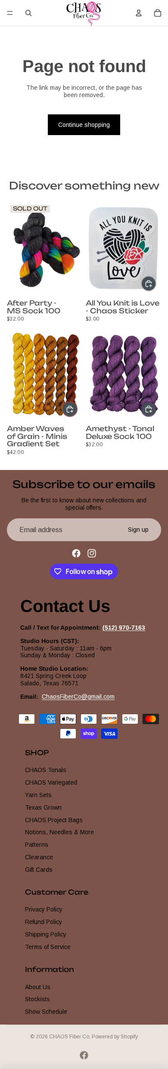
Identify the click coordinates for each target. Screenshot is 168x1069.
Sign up (138, 529)
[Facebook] (76, 553)
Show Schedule (46, 1011)
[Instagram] (92, 553)
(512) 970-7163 (124, 627)
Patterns (36, 844)
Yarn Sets (38, 795)
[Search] (28, 12)
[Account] (138, 12)
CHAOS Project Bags (54, 820)
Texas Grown (43, 807)
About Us (37, 987)
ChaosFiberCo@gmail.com (78, 696)
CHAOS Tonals (45, 769)
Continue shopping (84, 124)
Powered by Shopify (115, 1037)
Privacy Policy (43, 909)
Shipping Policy (45, 934)
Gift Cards (39, 869)
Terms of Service (48, 946)
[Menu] (10, 13)
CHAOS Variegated (51, 782)
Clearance (39, 857)
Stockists (37, 999)
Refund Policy (43, 921)
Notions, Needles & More (59, 832)
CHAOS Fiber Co (69, 1037)
